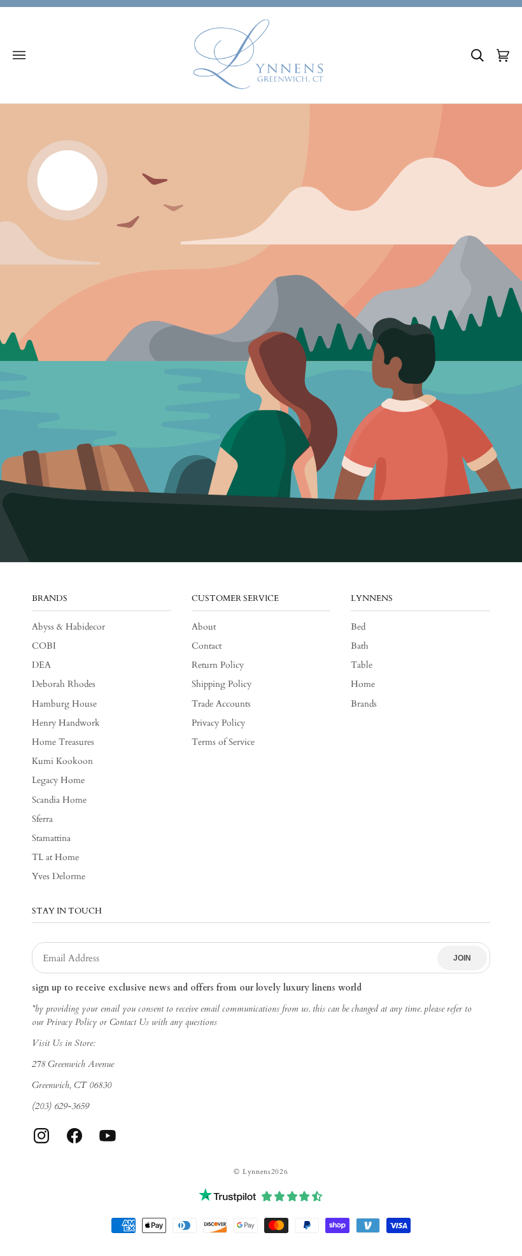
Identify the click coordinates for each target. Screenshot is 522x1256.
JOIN (462, 958)
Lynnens (257, 1171)
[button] (19, 55)
